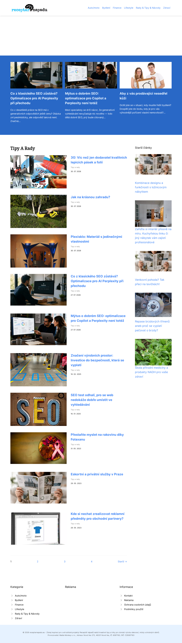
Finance (117, 7)
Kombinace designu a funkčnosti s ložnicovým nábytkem (151, 187)
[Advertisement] (91, 35)
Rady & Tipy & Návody (148, 7)
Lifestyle (128, 7)
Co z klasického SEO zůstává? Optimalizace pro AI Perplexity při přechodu (34, 98)
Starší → (122, 561)
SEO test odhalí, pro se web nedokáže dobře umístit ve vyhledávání (92, 400)
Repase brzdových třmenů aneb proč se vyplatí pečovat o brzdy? (152, 326)
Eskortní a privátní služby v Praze (97, 474)
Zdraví (166, 7)
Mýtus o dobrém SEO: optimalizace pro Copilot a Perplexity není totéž (85, 98)
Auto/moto (94, 7)
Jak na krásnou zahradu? (90, 197)
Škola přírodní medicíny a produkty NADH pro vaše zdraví (151, 372)
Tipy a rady (75, 167)
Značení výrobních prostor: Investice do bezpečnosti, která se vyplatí (97, 360)
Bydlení (106, 7)
